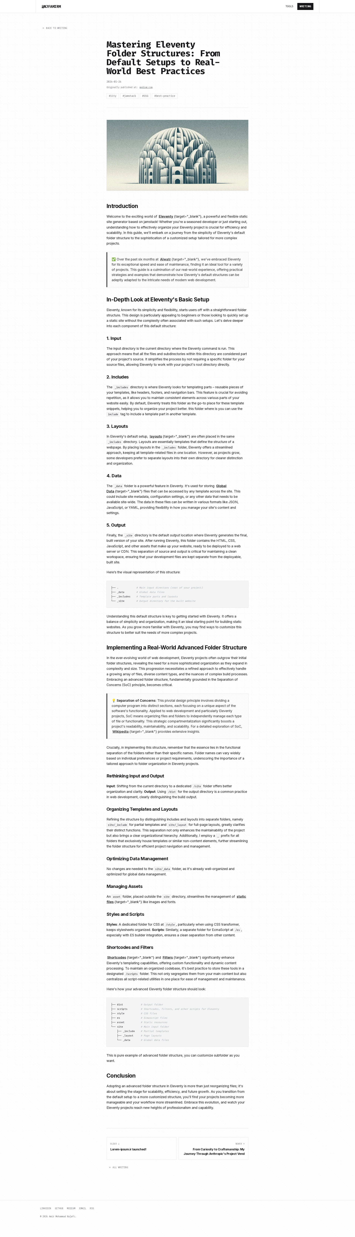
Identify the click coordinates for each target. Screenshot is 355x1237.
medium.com (146, 87)
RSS (92, 1208)
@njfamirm (51, 6)
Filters (168, 957)
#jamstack (129, 96)
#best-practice (164, 96)
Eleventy (166, 216)
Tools (289, 6)
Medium (71, 1208)
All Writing (120, 1167)
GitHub (59, 1208)
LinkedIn (45, 1208)
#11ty (112, 96)
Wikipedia (120, 731)
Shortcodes (116, 957)
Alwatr (165, 259)
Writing (305, 6)
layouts (156, 436)
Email (82, 1208)
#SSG (145, 96)
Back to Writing (56, 28)
